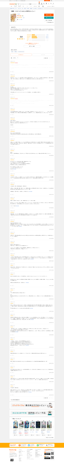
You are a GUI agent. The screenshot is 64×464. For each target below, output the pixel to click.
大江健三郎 (18, 14)
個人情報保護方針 (37, 454)
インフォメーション (29, 456)
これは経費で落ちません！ (15, 430)
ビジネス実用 (39, 6)
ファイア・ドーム (21, 430)
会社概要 (36, 450)
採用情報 (36, 452)
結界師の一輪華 (32, 429)
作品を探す (28, 451)
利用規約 (36, 453)
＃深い (12, 51)
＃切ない (16, 51)
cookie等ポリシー (37, 456)
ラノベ (31, 6)
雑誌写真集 (43, 6)
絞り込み (18, 4)
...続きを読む (12, 68)
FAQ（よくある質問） (29, 455)
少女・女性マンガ (19, 6)
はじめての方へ (49, 6)
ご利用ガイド (52, 6)
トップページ (20, 450)
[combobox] (24, 4)
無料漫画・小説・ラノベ (22, 451)
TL (27, 6)
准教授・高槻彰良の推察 (26, 430)
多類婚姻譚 (37, 429)
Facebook (20, 460)
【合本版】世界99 (49, 430)
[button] (15, 435)
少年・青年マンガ (15, 6)
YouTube (20, 459)
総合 (11, 6)
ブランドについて (37, 451)
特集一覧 (20, 452)
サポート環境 (28, 454)
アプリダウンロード (29, 452)
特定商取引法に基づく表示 (38, 455)
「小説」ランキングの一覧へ (50, 437)
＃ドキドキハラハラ (21, 51)
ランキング (20, 453)
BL (23, 6)
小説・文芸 (35, 6)
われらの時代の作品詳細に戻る (15, 399)
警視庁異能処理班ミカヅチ (43, 430)
